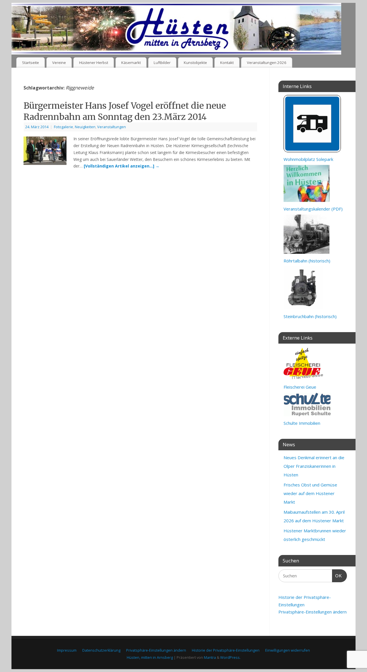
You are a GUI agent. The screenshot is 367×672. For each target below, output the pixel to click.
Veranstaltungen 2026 (266, 62)
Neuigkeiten (85, 126)
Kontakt (227, 62)
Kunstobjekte (195, 62)
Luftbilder (162, 62)
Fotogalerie (63, 126)
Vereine (59, 62)
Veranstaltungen (111, 126)
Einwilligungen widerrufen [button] (287, 650)
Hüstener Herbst (93, 62)
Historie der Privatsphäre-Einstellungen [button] (225, 650)
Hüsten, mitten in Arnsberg (150, 657)
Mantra (210, 657)
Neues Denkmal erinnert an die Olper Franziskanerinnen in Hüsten (314, 466)
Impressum (67, 650)
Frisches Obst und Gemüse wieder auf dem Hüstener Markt (310, 493)
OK (337, 575)
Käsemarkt (131, 62)
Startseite (30, 62)
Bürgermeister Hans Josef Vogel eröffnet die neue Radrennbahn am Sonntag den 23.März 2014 (125, 111)
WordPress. (230, 657)
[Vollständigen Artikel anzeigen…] (121, 166)
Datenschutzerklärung (101, 650)
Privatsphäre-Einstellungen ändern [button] (312, 612)
